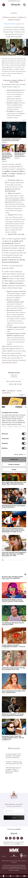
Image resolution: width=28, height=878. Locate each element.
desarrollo (11, 390)
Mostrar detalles (18, 454)
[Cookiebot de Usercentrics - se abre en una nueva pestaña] (16, 407)
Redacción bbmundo (9, 23)
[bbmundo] (15, 4)
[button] (3, 4)
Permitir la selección (14, 464)
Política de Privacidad (7, 860)
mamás (19, 390)
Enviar (14, 817)
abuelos (13, 182)
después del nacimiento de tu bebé (14, 198)
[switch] (24, 438)
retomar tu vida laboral (9, 166)
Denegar (14, 469)
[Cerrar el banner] (25, 407)
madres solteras (11, 113)
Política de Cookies (16, 860)
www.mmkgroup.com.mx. (15, 866)
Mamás (14, 13)
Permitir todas (14, 459)
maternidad (6, 392)
